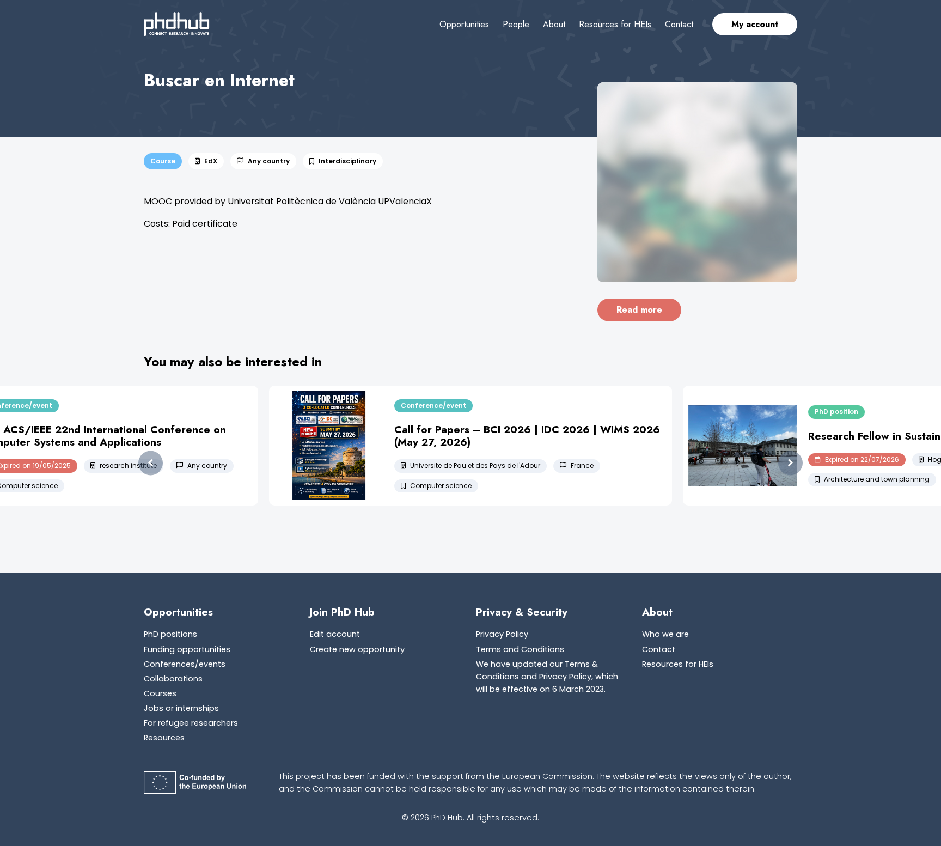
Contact (679, 24)
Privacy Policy (502, 634)
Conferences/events (184, 664)
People (516, 24)
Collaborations (173, 678)
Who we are (665, 634)
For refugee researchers (191, 722)
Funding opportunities (187, 649)
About (554, 24)
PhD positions (170, 634)
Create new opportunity (357, 649)
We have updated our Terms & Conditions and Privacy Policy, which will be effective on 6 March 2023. (547, 677)
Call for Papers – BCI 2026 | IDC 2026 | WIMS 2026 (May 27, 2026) (527, 435)
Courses (160, 693)
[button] (150, 463)
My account (754, 24)
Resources (164, 737)
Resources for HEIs (615, 24)
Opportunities (464, 24)
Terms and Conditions (520, 649)
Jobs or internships (181, 708)
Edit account (335, 634)
